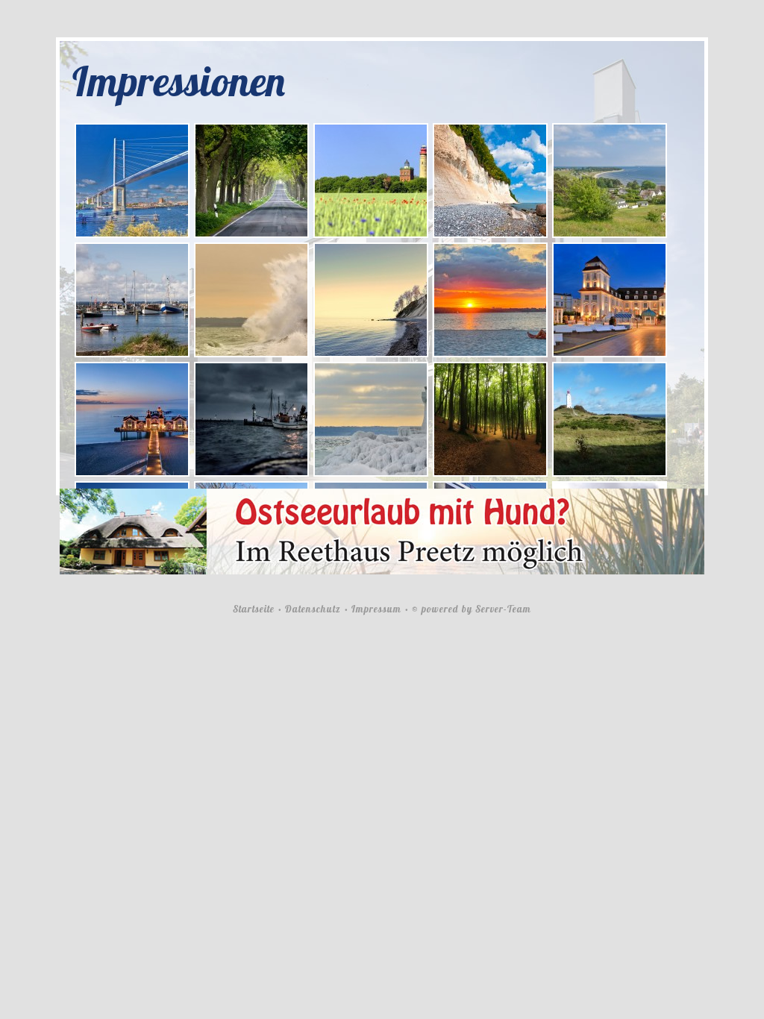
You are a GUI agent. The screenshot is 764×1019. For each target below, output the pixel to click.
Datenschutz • (317, 609)
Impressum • (380, 609)
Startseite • (258, 609)
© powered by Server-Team (471, 609)
